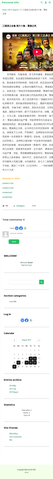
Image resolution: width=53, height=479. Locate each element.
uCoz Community (15, 437)
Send (14, 241)
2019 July (12, 389)
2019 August (13, 392)
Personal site (10, 2)
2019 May (12, 386)
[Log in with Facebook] (21, 228)
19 (18, 362)
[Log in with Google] (25, 228)
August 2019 (26, 340)
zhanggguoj (20, 206)
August (15, 10)
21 (26, 362)
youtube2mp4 (7, 197)
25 (14, 367)
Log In (30, 265)
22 (30, 362)
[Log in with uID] (17, 228)
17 (20, 10)
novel (11, 302)
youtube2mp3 (7, 192)
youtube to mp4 (7, 188)
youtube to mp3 (7, 183)
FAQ (10, 440)
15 (30, 358)
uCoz (26, 472)
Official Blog (13, 434)
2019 (10, 10)
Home (4, 10)
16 (34, 358)
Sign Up (24, 265)
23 (34, 362)
